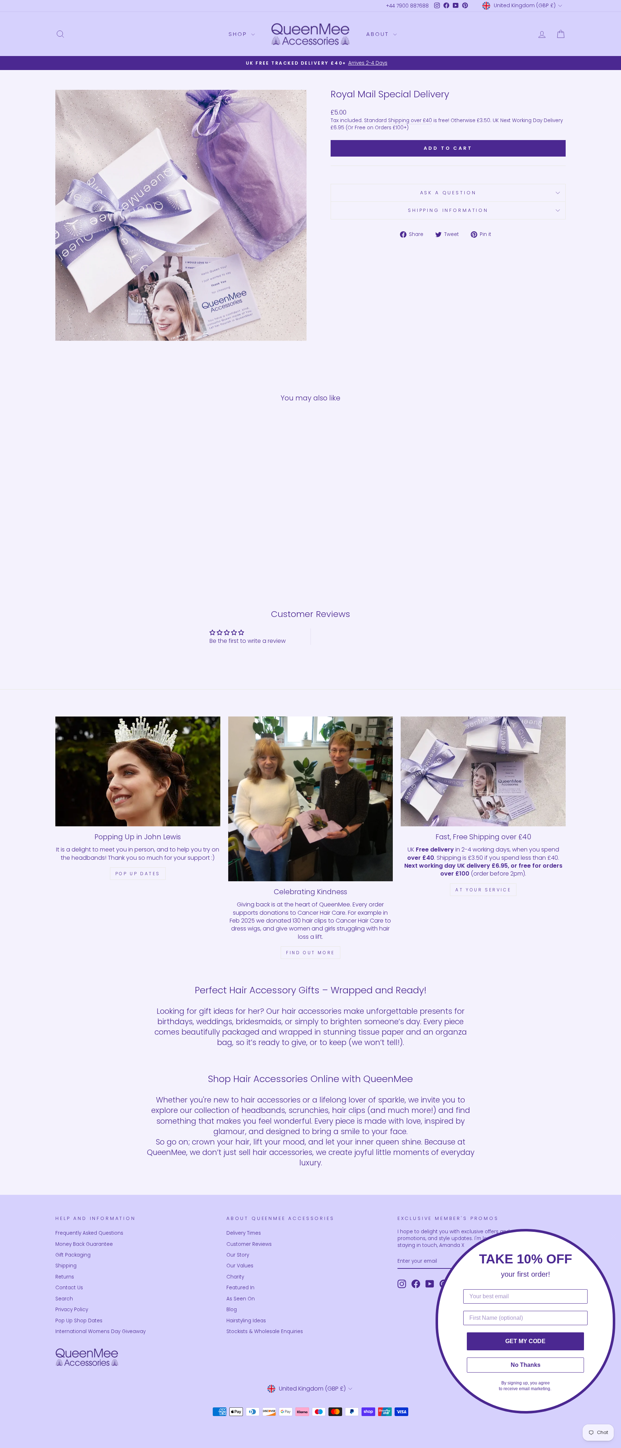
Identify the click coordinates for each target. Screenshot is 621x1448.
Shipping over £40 (410, 120)
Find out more (310, 953)
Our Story (237, 1255)
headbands (263, 1110)
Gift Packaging (73, 1255)
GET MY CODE (525, 1341)
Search (64, 1298)
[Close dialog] (613, 1236)
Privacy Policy (71, 1309)
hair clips (348, 1110)
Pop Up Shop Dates (78, 1320)
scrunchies (308, 1110)
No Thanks (525, 1365)
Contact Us (69, 1287)
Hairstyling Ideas (246, 1320)
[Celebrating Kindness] (310, 798)
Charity (235, 1276)
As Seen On (240, 1298)
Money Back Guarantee (84, 1244)
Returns (64, 1276)
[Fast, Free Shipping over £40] (483, 771)
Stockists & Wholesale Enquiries (264, 1331)
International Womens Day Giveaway (100, 1331)
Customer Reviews (249, 1244)
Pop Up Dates (137, 874)
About (378, 34)
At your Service (483, 890)
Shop (239, 34)
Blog (231, 1309)
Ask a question (448, 193)
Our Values (239, 1265)
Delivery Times (243, 1233)
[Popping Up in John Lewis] (137, 771)
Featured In (240, 1287)
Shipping (66, 1265)
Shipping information (448, 210)
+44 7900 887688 (407, 6)
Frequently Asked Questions (89, 1233)
